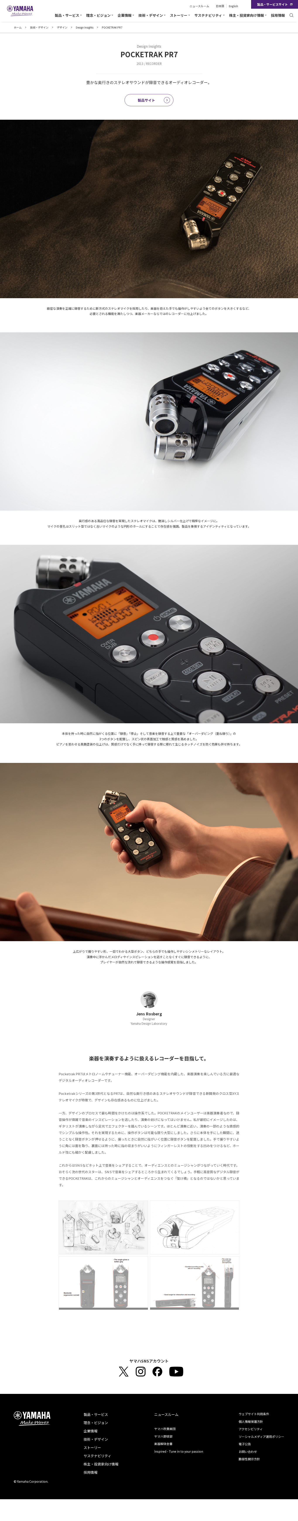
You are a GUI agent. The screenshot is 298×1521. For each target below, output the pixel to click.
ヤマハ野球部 (163, 1436)
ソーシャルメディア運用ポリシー (261, 1436)
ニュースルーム (199, 6)
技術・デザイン (39, 27)
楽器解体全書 (163, 1444)
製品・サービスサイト (272, 4)
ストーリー (92, 1447)
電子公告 (245, 1444)
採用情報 (278, 15)
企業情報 (91, 1431)
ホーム (18, 27)
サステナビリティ (97, 1455)
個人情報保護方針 (251, 1421)
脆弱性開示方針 (249, 1459)
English (233, 6)
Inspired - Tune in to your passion (178, 1451)
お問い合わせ (248, 1451)
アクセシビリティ (251, 1429)
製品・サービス (96, 1414)
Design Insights (84, 27)
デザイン (62, 27)
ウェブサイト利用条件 (254, 1414)
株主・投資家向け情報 (101, 1464)
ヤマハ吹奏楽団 (165, 1429)
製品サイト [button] (146, 100)
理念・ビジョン (96, 1422)
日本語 (220, 6)
